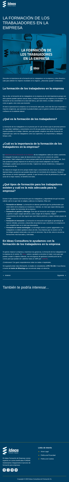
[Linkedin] (16, 470)
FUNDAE (45, 259)
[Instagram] (8, 470)
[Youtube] (12, 470)
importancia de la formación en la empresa (19, 155)
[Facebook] (4, 470)
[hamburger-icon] (64, 4)
